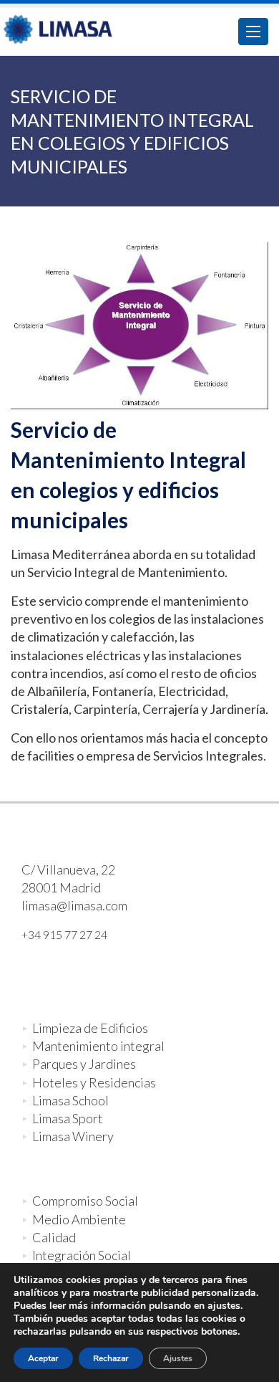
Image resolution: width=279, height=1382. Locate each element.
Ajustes (177, 1358)
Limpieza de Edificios (90, 1028)
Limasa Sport (67, 1118)
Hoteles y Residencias (94, 1082)
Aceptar (43, 1358)
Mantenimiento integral (98, 1046)
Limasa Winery (73, 1136)
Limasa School (70, 1100)
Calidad (54, 1237)
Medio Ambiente (79, 1219)
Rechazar (111, 1358)
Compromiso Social (85, 1201)
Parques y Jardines (84, 1064)
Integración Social (81, 1255)
